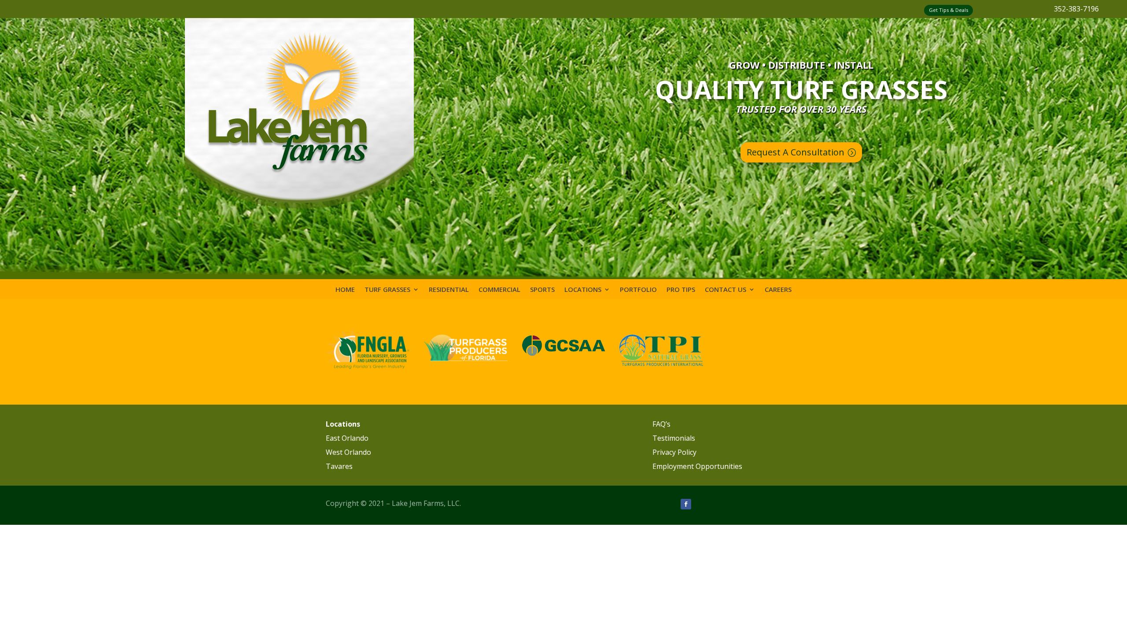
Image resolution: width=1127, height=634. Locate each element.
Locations (582, 290)
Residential (449, 290)
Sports (542, 290)
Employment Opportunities (697, 466)
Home (345, 290)
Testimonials (673, 438)
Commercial (499, 290)
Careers (778, 290)
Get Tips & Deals (948, 10)
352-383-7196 (1076, 9)
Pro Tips (681, 290)
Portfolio (638, 290)
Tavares (339, 466)
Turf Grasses (387, 290)
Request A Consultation (795, 152)
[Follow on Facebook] (686, 504)
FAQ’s (661, 424)
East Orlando (347, 438)
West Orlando (348, 452)
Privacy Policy (674, 452)
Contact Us (725, 290)
